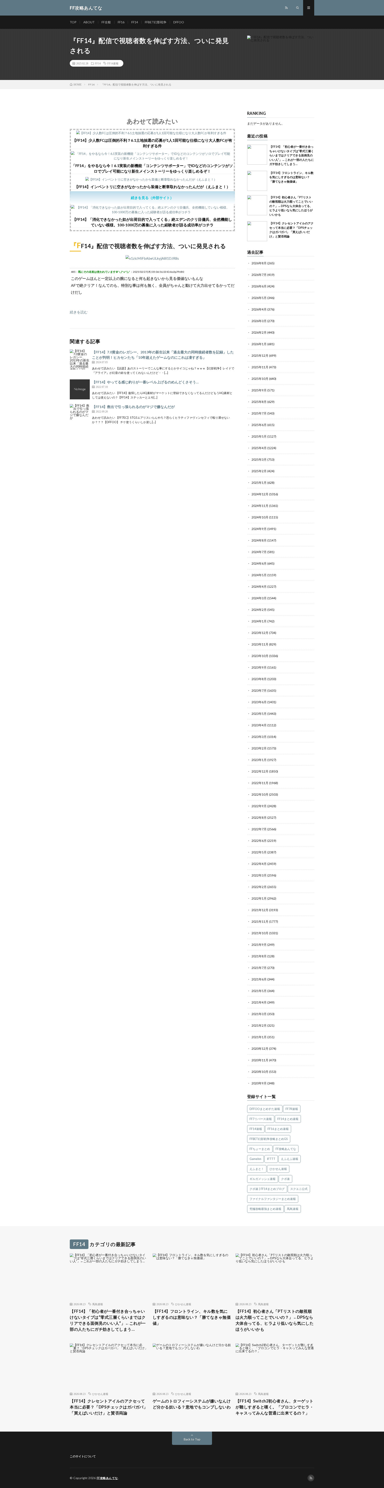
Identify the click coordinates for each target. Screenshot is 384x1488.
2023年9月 (259, 667)
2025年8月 (259, 402)
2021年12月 (260, 910)
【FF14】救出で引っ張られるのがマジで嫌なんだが (133, 406)
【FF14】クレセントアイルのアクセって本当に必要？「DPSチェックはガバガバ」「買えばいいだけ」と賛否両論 (109, 1406)
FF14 (134, 22)
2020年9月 (259, 1083)
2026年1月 (259, 344)
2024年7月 (259, 552)
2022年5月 (259, 852)
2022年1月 (259, 898)
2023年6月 (259, 702)
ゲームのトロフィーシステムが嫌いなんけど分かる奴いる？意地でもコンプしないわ (192, 1403)
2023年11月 (260, 644)
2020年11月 (260, 1060)
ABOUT (89, 22)
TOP (73, 22)
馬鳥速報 (292, 1209)
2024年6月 (259, 563)
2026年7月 (259, 275)
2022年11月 (260, 783)
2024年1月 (259, 621)
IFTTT (271, 1159)
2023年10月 (260, 656)
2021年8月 (259, 956)
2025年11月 (260, 367)
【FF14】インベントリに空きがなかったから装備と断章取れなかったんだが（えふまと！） (152, 186)
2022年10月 (260, 794)
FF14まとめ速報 (287, 1119)
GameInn (255, 1159)
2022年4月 (259, 864)
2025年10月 (260, 378)
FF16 (121, 22)
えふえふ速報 (289, 1159)
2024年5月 (259, 575)
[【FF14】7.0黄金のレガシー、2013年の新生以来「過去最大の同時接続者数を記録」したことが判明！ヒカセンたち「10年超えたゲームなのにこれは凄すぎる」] (80, 359)
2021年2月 (259, 1025)
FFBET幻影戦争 (155, 22)
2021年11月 (260, 921)
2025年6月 (259, 425)
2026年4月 (259, 309)
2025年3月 (259, 459)
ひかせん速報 (278, 1169)
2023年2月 (259, 748)
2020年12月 (260, 1048)
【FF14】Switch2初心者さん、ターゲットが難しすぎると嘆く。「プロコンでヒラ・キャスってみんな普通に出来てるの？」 (275, 1406)
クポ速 (285, 1179)
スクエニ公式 (299, 1189)
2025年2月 (259, 471)
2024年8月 (259, 540)
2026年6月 (259, 286)
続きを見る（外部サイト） (152, 197)
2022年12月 (260, 771)
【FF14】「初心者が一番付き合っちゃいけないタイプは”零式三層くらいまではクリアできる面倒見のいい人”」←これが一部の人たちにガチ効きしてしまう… (291, 155)
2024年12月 (260, 494)
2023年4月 (259, 725)
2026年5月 (259, 298)
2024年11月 (260, 506)
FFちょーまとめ (260, 1149)
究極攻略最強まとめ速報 (265, 1209)
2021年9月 (259, 944)
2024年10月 (260, 517)
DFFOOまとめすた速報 (265, 1109)
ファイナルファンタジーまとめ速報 (273, 1199)
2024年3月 (259, 598)
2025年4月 (259, 448)
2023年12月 (260, 633)
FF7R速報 (292, 1109)
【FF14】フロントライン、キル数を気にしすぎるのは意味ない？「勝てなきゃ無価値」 (291, 177)
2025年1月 (259, 482)
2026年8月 (259, 263)
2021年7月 (259, 968)
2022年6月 (259, 841)
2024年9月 (259, 529)
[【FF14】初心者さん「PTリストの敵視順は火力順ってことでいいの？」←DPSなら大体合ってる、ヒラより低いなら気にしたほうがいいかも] (257, 205)
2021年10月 (260, 933)
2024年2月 (259, 610)
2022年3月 (259, 875)
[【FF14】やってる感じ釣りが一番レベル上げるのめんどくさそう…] (80, 389)
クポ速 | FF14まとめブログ (267, 1189)
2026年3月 (259, 321)
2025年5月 (259, 436)
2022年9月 (259, 806)
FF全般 (106, 22)
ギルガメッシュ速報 (263, 1179)
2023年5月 (259, 713)
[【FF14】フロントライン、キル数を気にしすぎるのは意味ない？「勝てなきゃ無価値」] (257, 181)
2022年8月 (259, 817)
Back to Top (192, 1439)
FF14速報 (112, 63)
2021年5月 (259, 991)
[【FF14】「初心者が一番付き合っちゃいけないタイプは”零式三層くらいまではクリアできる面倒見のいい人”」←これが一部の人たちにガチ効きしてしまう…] (257, 155)
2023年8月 (259, 679)
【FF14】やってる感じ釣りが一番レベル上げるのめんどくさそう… (145, 382)
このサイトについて (83, 1456)
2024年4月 (259, 586)
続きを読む (79, 312)
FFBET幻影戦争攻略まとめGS (269, 1139)
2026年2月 (259, 332)
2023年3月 (259, 737)
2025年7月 (259, 413)
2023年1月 (259, 760)
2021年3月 (259, 1014)
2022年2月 (259, 887)
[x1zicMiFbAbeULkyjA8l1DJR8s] (152, 258)
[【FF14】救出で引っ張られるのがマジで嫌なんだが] (80, 414)
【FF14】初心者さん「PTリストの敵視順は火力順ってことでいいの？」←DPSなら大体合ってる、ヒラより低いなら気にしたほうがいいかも (291, 205)
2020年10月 (260, 1072)
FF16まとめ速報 (278, 1129)
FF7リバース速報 (261, 1119)
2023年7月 (259, 690)
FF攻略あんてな (286, 1149)
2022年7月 (259, 829)
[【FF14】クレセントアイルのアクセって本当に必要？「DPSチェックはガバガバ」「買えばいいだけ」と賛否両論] (257, 231)
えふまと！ (257, 1169)
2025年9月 (259, 390)
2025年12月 (260, 355)
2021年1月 (259, 1037)
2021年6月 (259, 979)
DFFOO (178, 22)
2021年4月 (259, 1002)
